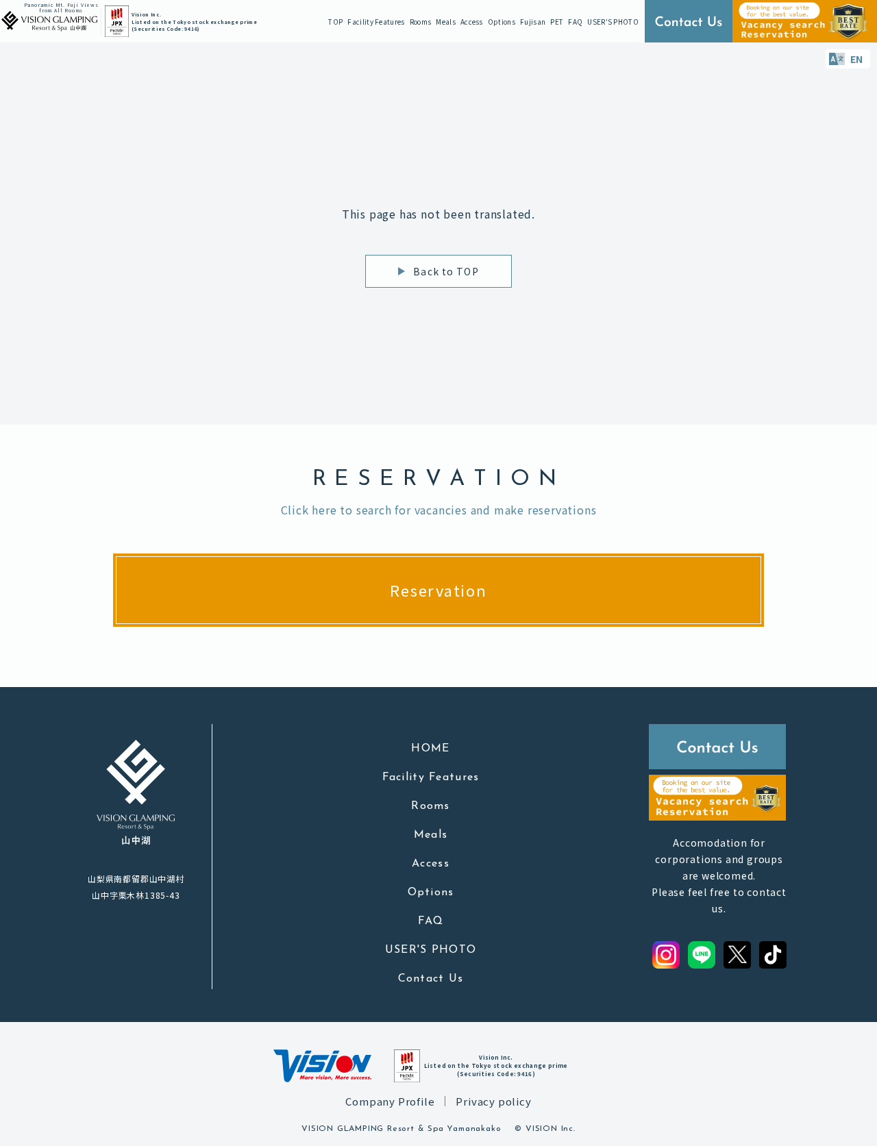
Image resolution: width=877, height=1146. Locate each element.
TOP (335, 21)
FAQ (575, 21)
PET (556, 21)
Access (471, 21)
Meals (446, 21)
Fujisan (532, 21)
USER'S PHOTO (613, 21)
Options (501, 21)
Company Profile (389, 1101)
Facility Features (375, 21)
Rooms (421, 21)
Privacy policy (493, 1101)
